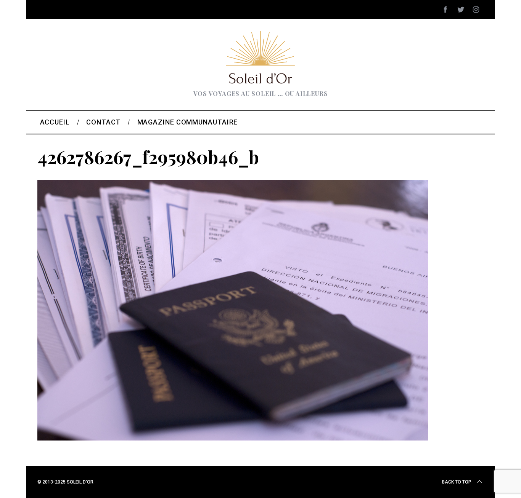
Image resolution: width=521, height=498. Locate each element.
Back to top (456, 482)
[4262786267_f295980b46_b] (232, 437)
